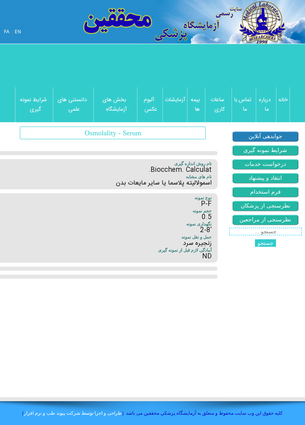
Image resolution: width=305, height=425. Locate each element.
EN (18, 31)
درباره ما (265, 104)
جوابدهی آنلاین (265, 136)
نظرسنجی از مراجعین (265, 220)
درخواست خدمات (265, 164)
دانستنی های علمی (72, 104)
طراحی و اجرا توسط (73, 413)
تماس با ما (242, 104)
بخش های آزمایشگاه (114, 104)
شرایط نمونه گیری (33, 104)
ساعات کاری (217, 104)
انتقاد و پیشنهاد (265, 178)
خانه (283, 100)
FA (7, 31)
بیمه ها (195, 104)
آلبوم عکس (150, 104)
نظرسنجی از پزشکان (265, 206)
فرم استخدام (265, 192)
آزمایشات (175, 100)
